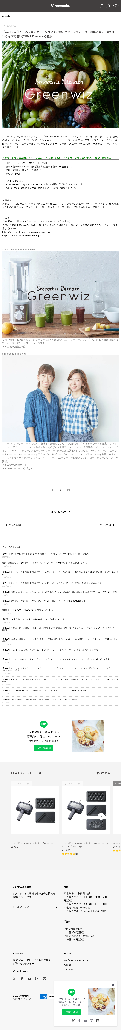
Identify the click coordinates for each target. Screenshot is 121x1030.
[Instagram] (91, 1020)
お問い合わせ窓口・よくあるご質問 (31, 960)
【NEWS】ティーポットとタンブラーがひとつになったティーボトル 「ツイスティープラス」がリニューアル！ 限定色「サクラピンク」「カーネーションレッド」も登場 (59, 670)
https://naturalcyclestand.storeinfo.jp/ (21, 235)
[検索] (108, 6)
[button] (70, 853)
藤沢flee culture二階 (23, 166)
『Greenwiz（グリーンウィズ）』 (57, 140)
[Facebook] (79, 1020)
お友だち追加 (44, 748)
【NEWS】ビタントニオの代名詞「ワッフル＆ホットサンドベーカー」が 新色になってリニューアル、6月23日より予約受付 (50, 651)
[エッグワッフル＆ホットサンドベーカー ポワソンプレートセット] (86, 810)
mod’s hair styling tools (76, 960)
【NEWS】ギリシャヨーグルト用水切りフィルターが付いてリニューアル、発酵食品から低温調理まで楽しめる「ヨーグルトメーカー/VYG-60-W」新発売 (60, 682)
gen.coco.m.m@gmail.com (28, 187)
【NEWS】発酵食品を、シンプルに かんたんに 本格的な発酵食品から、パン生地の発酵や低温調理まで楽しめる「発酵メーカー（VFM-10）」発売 (59, 593)
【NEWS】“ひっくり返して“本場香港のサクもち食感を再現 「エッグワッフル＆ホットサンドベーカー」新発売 (45, 555)
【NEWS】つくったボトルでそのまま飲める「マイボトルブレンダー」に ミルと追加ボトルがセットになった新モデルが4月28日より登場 (55, 660)
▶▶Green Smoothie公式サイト (19, 468)
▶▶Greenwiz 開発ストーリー (18, 464)
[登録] (55, 906)
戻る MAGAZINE (60, 512)
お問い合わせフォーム (24, 963)
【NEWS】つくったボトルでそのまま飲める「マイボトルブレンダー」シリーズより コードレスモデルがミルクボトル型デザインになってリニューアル (60, 574)
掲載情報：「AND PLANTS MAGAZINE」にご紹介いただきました (28, 611)
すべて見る (103, 773)
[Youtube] (85, 1020)
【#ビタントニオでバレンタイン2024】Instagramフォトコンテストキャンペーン (33, 620)
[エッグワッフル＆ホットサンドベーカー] (35, 810)
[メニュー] (5, 6)
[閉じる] (113, 984)
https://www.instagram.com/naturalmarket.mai (30, 184)
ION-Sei (68, 964)
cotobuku (68, 969)
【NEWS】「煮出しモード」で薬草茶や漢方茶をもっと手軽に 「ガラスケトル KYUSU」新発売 (39, 701)
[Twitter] (73, 1020)
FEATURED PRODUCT (29, 773)
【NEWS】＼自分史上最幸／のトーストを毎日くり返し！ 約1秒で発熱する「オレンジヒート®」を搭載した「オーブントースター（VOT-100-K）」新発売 (60, 641)
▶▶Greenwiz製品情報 (14, 346)
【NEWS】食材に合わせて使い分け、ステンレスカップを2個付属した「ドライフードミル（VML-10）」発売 (44, 602)
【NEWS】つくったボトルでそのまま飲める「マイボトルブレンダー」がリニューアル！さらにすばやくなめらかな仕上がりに (51, 584)
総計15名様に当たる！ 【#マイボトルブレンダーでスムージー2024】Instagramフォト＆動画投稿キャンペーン (45, 564)
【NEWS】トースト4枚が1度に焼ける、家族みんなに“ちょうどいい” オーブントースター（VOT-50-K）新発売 (45, 692)
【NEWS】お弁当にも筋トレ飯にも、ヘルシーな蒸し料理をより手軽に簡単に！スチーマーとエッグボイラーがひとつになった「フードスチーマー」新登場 (60, 630)
